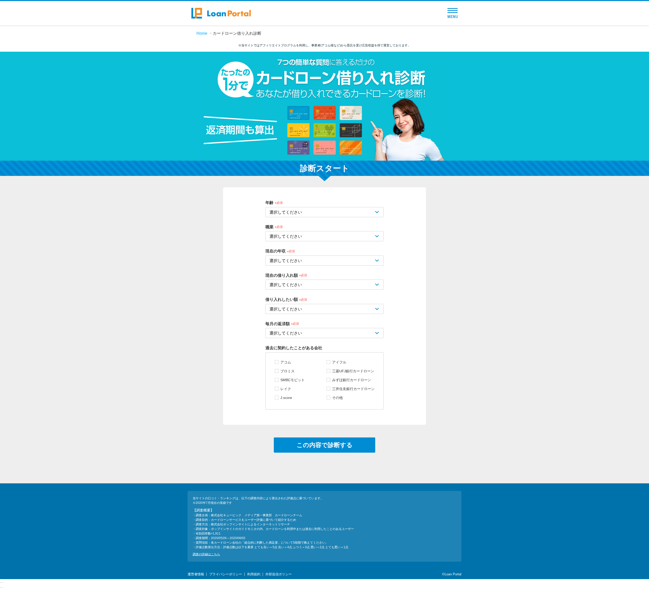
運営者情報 (196, 574)
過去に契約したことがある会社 (293, 348)
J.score (286, 398)
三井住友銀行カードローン (353, 389)
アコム (285, 362)
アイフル (339, 362)
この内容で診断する (325, 444)
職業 (269, 227)
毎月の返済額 (277, 323)
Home (201, 33)
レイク (285, 389)
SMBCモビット (292, 380)
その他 (337, 398)
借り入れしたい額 (281, 299)
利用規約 (253, 574)
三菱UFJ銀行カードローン (353, 371)
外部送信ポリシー (278, 574)
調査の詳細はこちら (206, 554)
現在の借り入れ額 (281, 275)
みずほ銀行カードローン (351, 380)
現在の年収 (275, 251)
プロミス (287, 371)
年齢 (269, 202)
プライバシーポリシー (225, 574)
